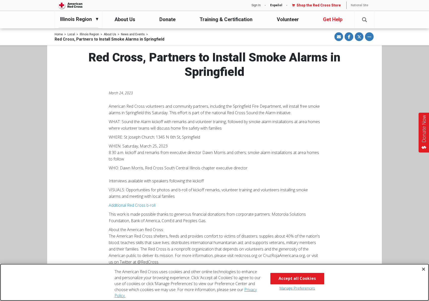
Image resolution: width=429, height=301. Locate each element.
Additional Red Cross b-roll (132, 205)
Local (71, 34)
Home (59, 34)
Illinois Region (89, 34)
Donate (167, 19)
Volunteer (288, 19)
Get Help (332, 19)
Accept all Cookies (297, 278)
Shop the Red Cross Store (318, 5)
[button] (364, 19)
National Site (359, 5)
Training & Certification (226, 19)
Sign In (256, 5)
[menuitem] (77, 19)
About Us (124, 19)
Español (276, 5)
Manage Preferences (297, 288)
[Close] (423, 269)
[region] (214, 282)
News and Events (133, 34)
